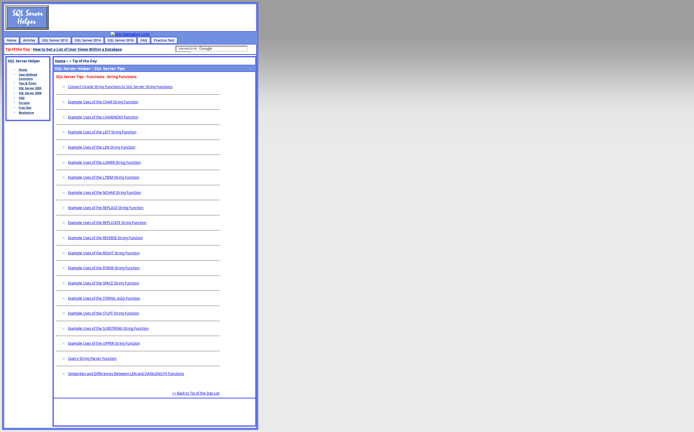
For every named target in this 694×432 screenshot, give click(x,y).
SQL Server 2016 (121, 40)
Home (11, 40)
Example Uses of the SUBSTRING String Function (108, 328)
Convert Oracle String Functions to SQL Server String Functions (120, 86)
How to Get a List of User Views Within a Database (77, 49)
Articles (29, 40)
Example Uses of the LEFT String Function (102, 132)
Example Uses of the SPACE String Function (103, 283)
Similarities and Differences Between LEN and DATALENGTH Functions (126, 373)
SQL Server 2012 (55, 40)
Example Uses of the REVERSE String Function (105, 237)
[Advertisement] (237, 155)
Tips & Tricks (27, 83)
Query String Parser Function (92, 358)
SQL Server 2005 (30, 88)
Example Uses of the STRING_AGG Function (104, 298)
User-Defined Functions (28, 77)
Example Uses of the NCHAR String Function (104, 192)
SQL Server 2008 (30, 93)
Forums (24, 103)
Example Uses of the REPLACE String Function (105, 207)
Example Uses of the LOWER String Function (104, 162)
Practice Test (164, 40)
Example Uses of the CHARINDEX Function (103, 117)
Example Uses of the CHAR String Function (103, 102)
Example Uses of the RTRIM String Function (104, 267)
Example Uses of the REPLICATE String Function (107, 222)
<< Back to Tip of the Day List (196, 393)
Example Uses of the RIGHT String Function (104, 253)
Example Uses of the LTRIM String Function (103, 177)
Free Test (25, 108)
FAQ (143, 40)
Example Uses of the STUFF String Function (103, 313)
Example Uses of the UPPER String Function (104, 343)
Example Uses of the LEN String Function (101, 147)
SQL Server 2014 (88, 40)
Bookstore (26, 112)
